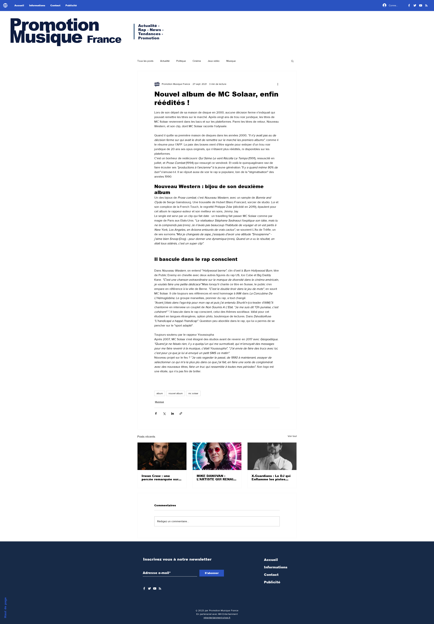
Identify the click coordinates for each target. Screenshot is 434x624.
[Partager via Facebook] (155, 413)
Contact (271, 575)
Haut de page (5, 607)
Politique (181, 60)
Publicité (272, 582)
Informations (275, 567)
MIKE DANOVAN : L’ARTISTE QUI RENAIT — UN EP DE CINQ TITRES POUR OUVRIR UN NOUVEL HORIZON (216, 477)
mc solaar (193, 393)
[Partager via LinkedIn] (172, 413)
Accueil (271, 560)
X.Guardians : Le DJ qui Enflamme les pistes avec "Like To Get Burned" (271, 477)
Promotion (54, 24)
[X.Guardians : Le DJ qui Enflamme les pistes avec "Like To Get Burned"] (272, 456)
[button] (292, 61)
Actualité (165, 60)
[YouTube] (420, 5)
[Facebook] (409, 5)
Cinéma (197, 60)
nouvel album (176, 393)
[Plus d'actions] (278, 84)
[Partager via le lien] (180, 413)
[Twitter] (415, 5)
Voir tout (292, 436)
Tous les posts (145, 60)
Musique (231, 60)
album (159, 393)
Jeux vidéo (214, 60)
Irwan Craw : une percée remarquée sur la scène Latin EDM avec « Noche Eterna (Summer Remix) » (160, 477)
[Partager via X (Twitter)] (164, 413)
